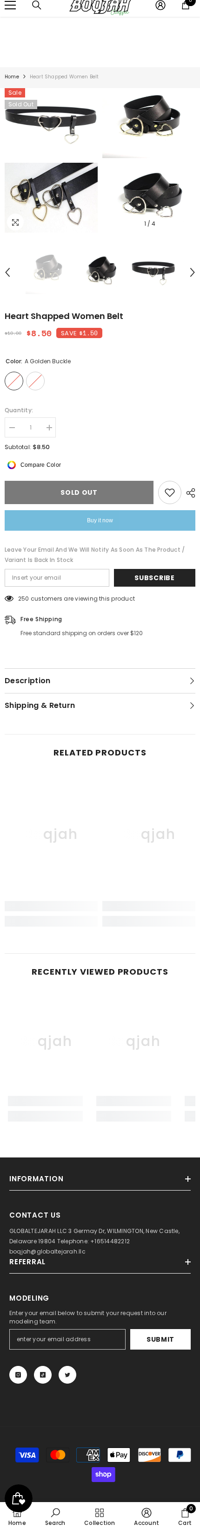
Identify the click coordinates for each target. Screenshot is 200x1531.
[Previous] (7, 272)
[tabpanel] (51, 160)
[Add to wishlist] (169, 492)
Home (12, 76)
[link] (51, 906)
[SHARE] (188, 493)
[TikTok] (43, 1375)
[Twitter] (67, 1375)
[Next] (193, 272)
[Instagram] (18, 1375)
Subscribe (154, 577)
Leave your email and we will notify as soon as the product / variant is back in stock (95, 555)
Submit (160, 1339)
